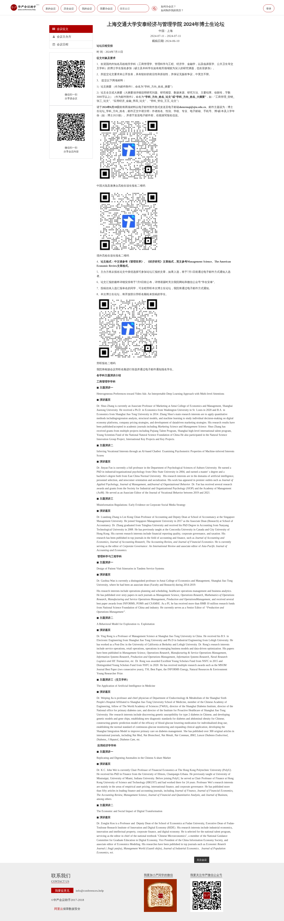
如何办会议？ (168, 6)
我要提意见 (62, 890)
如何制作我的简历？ (172, 10)
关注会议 (202, 860)
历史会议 (69, 8)
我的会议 (87, 8)
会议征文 (62, 29)
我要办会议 (106, 8)
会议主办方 (63, 36)
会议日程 (62, 44)
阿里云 (58, 908)
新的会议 (51, 8)
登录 (268, 8)
